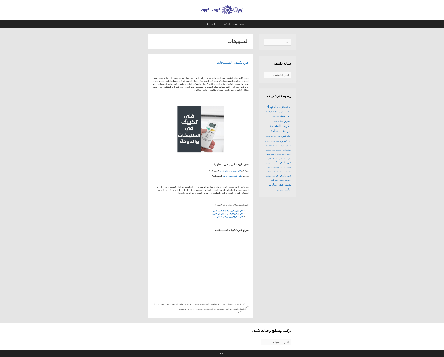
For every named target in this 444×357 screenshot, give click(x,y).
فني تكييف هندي (184, 309)
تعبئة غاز (223, 304)
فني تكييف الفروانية (283, 159)
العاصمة (285, 116)
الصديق (268, 111)
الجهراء (271, 107)
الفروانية (285, 121)
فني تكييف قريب (196, 309)
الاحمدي (285, 107)
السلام (272, 111)
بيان (275, 136)
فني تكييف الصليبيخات (233, 62)
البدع (278, 107)
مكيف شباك (162, 304)
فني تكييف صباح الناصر (272, 171)
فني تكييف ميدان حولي (281, 180)
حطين (289, 141)
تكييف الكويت (214, 304)
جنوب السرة (269, 136)
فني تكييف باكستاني (209, 309)
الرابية (289, 111)
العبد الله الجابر (275, 116)
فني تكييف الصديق (281, 154)
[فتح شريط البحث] (201, 24)
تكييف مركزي (204, 304)
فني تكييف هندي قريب (232, 176)
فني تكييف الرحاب (279, 145)
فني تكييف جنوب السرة (279, 167)
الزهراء (276, 111)
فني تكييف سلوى (282, 171)
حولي (283, 141)
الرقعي (281, 111)
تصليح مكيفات (231, 304)
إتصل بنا (211, 24)
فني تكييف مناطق (185, 304)
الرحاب (285, 111)
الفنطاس (276, 121)
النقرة (278, 136)
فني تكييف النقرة (272, 159)
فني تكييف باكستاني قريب (230, 171)
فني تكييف (195, 304)
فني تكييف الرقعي (269, 145)
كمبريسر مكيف (172, 304)
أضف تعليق (242, 312)
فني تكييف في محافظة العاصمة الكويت (227, 211)
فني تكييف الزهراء (286, 150)
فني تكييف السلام (276, 150)
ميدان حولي (280, 190)
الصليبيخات (242, 309)
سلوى (277, 141)
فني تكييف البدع (271, 141)
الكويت (235, 309)
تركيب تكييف (241, 304)
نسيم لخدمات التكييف (233, 24)
